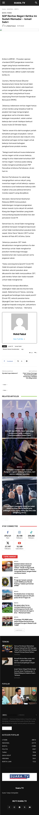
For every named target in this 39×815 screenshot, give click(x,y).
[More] (27, 361)
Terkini (9, 13)
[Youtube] (30, 807)
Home (4, 9)
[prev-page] (3, 519)
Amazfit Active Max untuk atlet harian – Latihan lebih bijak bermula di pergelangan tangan (24, 660)
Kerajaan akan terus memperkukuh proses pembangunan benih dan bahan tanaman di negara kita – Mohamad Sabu (24, 609)
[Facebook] (9, 807)
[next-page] (6, 519)
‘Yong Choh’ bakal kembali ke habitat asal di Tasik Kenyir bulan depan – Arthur (19, 709)
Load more (18, 630)
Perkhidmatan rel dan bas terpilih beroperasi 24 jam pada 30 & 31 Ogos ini (24, 596)
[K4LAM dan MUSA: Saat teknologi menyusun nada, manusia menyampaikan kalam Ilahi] (19, 419)
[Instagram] (14, 807)
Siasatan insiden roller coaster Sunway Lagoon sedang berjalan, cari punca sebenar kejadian (19, 472)
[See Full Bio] (24, 339)
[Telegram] (19, 807)
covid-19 (10, 346)
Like (8, 531)
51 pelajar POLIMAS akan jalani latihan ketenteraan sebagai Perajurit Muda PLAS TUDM (25, 622)
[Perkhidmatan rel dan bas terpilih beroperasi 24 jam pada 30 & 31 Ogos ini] (7, 595)
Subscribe (19, 542)
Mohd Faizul (11, 26)
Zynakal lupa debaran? (10, 373)
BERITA (17, 9)
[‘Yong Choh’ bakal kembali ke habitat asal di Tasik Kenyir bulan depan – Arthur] (19, 696)
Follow (19, 531)
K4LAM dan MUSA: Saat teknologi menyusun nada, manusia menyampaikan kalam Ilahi (19, 433)
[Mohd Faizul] (3, 26)
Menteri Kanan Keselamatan (11, 349)
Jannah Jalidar (12, 715)
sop (22, 349)
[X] (25, 807)
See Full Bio (18, 339)
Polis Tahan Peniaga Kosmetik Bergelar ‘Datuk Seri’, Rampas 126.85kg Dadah (30, 375)
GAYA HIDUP (19, 428)
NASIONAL (10, 9)
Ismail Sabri (18, 346)
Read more (7, 728)
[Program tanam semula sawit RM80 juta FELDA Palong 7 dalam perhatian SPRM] (7, 582)
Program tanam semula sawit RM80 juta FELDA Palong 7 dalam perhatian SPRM (24, 583)
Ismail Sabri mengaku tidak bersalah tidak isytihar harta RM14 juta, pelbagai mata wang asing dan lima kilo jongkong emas (19, 509)
